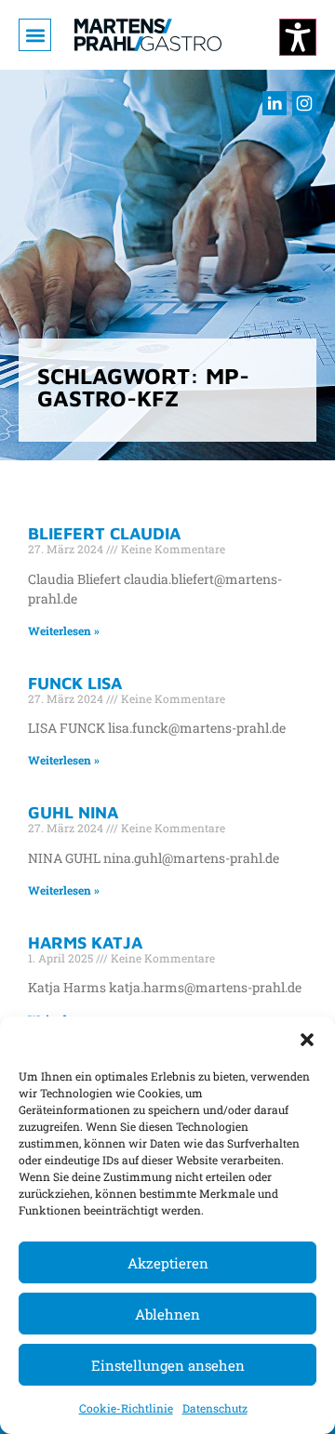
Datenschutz (215, 1408)
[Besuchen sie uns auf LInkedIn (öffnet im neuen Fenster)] (274, 103)
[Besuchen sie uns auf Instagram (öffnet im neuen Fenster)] (304, 103)
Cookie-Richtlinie (126, 1408)
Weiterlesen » (64, 630)
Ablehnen (167, 1314)
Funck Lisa (75, 683)
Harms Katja (85, 942)
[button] (307, 1039)
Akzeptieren (167, 1263)
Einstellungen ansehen (168, 1365)
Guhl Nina (73, 812)
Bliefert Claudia (104, 533)
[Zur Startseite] (147, 35)
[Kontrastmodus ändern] (297, 37)
